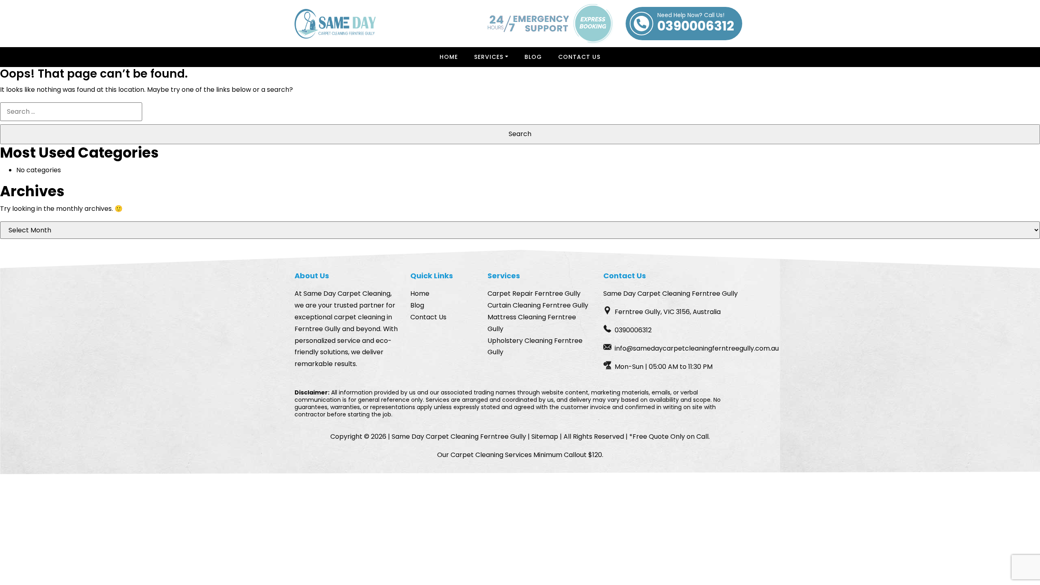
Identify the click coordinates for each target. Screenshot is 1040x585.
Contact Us (579, 57)
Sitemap (544, 436)
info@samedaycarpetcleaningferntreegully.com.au (697, 348)
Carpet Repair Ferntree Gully (534, 293)
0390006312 (695, 24)
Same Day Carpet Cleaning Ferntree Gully (459, 436)
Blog (533, 57)
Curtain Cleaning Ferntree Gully (538, 305)
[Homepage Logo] (335, 24)
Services (488, 57)
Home (449, 57)
